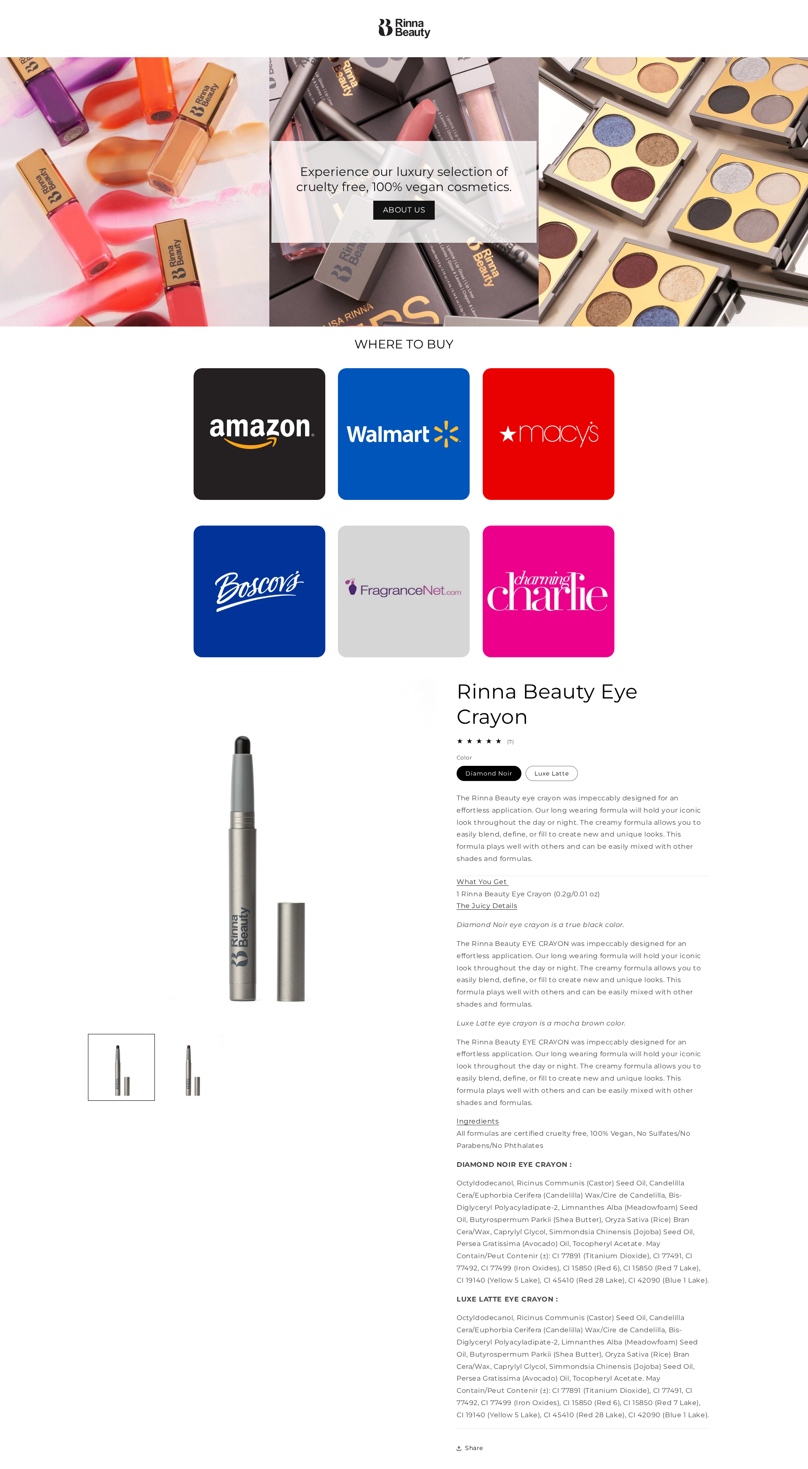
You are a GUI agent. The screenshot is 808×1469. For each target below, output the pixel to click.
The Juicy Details (487, 906)
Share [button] (474, 1448)
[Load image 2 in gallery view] (192, 1067)
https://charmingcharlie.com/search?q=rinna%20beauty (548, 537)
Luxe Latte (551, 773)
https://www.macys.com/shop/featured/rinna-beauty (548, 380)
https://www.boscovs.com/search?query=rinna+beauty (254, 537)
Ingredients (478, 1122)
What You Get (483, 882)
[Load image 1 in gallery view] (121, 1067)
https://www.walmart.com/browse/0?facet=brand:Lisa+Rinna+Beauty (404, 380)
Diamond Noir (489, 773)
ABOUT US (404, 210)
